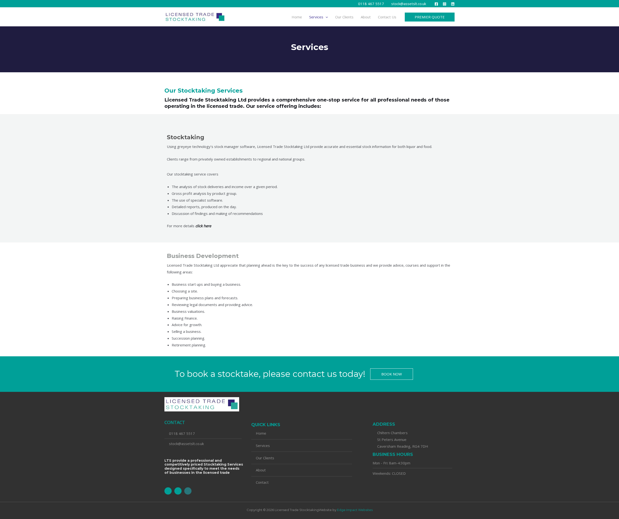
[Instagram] (444, 4)
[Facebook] (436, 4)
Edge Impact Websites (355, 510)
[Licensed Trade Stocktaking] (195, 16)
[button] (430, 17)
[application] (325, 16)
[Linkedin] (453, 4)
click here (203, 225)
